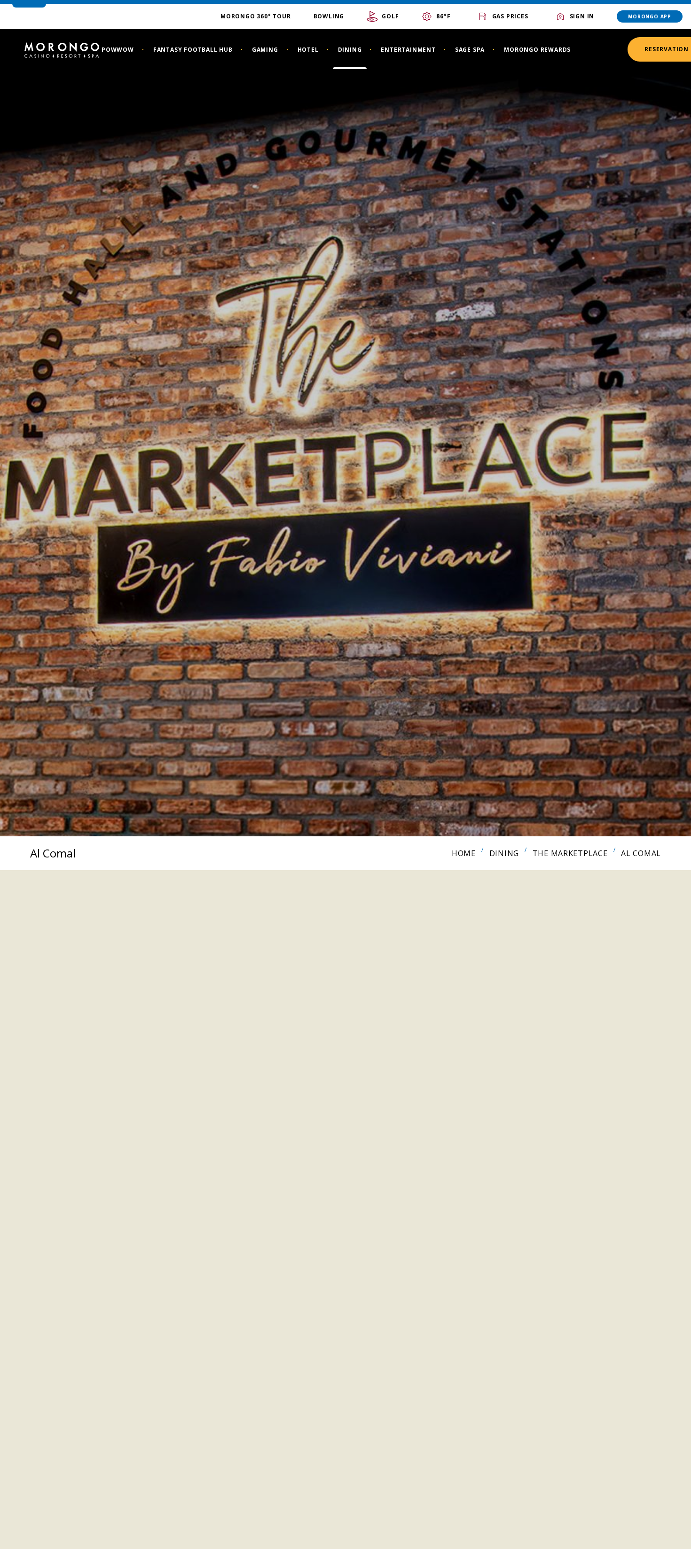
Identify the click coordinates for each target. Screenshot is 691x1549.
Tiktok (94, 1489)
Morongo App (649, 16)
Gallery (243, 1463)
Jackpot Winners (263, 1369)
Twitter (116, 1489)
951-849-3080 (97, 1446)
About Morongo (263, 1510)
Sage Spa (470, 50)
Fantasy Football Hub (193, 50)
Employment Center (271, 1392)
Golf (390, 16)
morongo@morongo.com (112, 1468)
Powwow (118, 50)
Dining (350, 50)
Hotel (308, 50)
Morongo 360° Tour (255, 16)
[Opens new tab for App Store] (586, 1401)
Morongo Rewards (537, 50)
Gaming (265, 50)
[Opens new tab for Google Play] (507, 1401)
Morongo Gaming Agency (284, 1416)
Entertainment (408, 50)
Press (238, 1439)
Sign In (582, 16)
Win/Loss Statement (272, 1486)
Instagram (49, 1489)
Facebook (71, 1489)
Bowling (329, 16)
